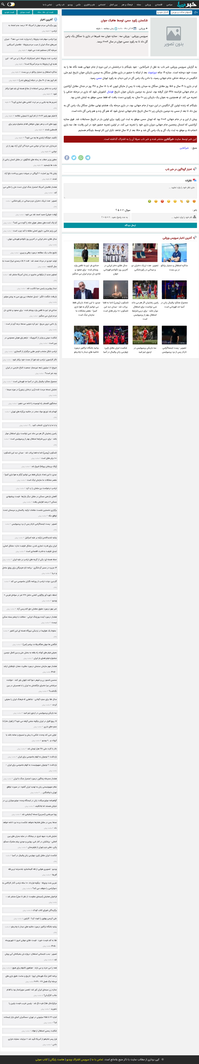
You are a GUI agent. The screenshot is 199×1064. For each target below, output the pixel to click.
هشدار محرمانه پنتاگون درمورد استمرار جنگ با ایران (35, 778)
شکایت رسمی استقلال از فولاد (44, 1030)
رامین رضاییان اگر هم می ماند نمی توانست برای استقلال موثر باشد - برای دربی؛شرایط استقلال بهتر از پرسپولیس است (145, 311)
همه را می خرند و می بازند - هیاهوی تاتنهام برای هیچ (34, 967)
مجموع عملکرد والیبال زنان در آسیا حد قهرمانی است (174, 305)
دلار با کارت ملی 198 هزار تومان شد (42, 748)
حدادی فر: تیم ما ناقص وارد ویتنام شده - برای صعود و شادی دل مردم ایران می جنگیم (86, 270)
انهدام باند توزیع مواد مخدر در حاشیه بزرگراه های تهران (34, 411)
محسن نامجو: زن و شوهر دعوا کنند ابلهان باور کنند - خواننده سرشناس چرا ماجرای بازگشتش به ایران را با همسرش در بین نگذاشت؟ (32, 686)
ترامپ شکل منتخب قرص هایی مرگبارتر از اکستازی (35, 351)
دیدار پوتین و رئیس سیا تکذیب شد (42, 288)
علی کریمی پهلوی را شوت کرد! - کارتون (40, 918)
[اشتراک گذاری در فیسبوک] (67, 160)
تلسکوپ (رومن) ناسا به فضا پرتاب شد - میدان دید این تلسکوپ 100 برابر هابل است (116, 307)
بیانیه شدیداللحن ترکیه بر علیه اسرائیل (41, 537)
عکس (78, 4)
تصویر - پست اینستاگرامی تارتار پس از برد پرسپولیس (174, 350)
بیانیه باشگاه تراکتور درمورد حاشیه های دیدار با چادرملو (86, 350)
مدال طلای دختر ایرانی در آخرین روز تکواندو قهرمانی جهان (116, 270)
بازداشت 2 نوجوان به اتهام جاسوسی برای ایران (37, 756)
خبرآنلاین (184, 148)
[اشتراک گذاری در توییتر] (74, 160)
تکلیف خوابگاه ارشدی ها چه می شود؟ (41, 137)
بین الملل (113, 4)
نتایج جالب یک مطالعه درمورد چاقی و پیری (38, 252)
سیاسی (169, 4)
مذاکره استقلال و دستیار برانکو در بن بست (174, 267)
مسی (98, 78)
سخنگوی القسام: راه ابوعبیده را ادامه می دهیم (37, 403)
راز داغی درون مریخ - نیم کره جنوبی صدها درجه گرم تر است (31, 324)
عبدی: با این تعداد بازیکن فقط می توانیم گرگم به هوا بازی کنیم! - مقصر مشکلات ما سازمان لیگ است (86, 309)
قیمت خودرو (9, 12)
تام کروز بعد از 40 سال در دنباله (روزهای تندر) (38, 80)
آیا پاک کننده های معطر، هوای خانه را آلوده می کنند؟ (35, 222)
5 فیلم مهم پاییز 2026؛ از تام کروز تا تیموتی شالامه (36, 115)
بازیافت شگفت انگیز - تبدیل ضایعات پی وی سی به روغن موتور (30, 296)
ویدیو (70, 4)
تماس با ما (47, 4)
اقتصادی (158, 4)
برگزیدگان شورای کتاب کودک (45, 910)
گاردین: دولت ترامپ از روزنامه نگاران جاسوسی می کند (34, 581)
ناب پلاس (60, 4)
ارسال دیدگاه (130, 225)
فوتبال (110, 92)
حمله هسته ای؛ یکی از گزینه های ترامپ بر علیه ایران (35, 559)
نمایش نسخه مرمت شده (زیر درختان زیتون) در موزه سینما (32, 389)
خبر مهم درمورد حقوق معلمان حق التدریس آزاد (37, 609)
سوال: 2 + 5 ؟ (123, 210)
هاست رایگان (57, 1059)
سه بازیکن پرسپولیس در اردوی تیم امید (145, 350)
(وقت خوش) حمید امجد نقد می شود (41, 214)
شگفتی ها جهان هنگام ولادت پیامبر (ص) (40, 644)
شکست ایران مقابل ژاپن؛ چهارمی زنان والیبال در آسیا (115, 350)
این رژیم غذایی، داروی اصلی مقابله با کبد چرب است (35, 230)
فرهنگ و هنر (127, 4)
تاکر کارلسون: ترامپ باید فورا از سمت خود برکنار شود (34, 359)
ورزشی (148, 4)
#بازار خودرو (162, 12)
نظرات (188, 180)
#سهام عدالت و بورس (181, 12)
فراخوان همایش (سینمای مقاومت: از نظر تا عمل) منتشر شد (32, 896)
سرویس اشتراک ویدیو (77, 1059)
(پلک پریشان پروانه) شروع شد (44, 466)
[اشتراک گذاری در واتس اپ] (81, 160)
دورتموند (152, 72)
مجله (139, 4)
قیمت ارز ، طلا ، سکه (45, 12)
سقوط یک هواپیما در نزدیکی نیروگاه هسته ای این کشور (33, 630)
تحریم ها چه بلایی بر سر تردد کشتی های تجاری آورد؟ (34, 102)
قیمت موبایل (25, 12)
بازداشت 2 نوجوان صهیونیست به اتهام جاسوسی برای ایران (32, 765)
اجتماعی (101, 4)
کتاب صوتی (41, 1059)
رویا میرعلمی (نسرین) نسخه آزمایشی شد (39, 814)
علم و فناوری (89, 4)
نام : (194, 210)
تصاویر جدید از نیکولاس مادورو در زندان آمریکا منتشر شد (33, 274)
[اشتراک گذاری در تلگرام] (88, 160)
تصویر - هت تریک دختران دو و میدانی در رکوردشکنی (145, 267)
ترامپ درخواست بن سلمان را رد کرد (41, 488)
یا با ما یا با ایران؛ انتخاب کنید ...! (43, 425)
